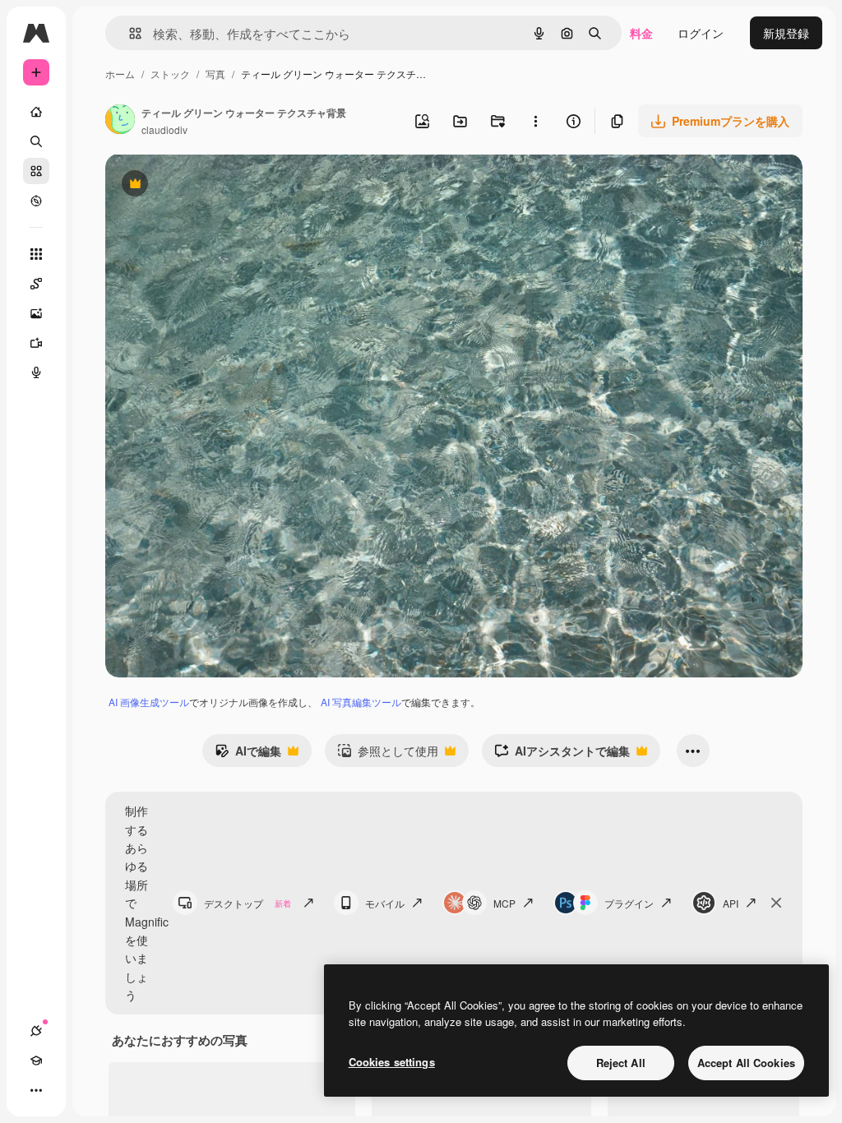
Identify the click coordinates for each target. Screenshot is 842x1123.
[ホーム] (36, 112)
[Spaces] (36, 283)
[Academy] (36, 1060)
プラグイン (629, 903)
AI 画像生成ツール (149, 702)
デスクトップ (247, 903)
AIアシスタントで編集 (562, 754)
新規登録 (786, 33)
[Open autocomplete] (128, 33)
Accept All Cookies (746, 1062)
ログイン (701, 33)
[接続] (36, 1031)
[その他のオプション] (535, 120)
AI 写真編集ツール (361, 702)
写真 (215, 74)
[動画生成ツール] (36, 343)
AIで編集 (248, 754)
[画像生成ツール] (36, 313)
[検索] (36, 141)
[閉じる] (776, 902)
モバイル (385, 903)
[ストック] (36, 171)
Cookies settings (392, 1062)
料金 (641, 33)
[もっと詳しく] (36, 200)
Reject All (620, 1062)
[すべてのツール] (36, 254)
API (730, 903)
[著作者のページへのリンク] (120, 120)
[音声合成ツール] (36, 372)
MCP (504, 903)
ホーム (120, 74)
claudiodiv (164, 129)
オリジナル (218, 185)
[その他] (36, 1090)
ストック (170, 74)
